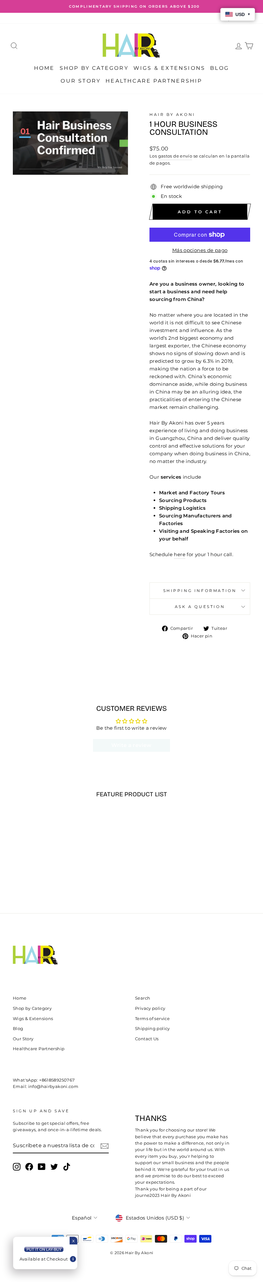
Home (44, 68)
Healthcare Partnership (154, 81)
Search (142, 998)
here (179, 554)
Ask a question (200, 606)
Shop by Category (94, 68)
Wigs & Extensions (169, 68)
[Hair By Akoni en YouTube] (42, 1167)
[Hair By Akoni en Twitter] (54, 1167)
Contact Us (147, 1038)
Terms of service (152, 1018)
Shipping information (200, 590)
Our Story (81, 81)
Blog (219, 68)
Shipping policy (152, 1028)
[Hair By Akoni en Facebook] (29, 1167)
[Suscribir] (104, 1146)
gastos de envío (175, 156)
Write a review (131, 745)
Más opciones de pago (200, 250)
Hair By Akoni (172, 114)
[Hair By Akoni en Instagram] (17, 1167)
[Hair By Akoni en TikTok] (67, 1167)
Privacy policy (150, 1008)
